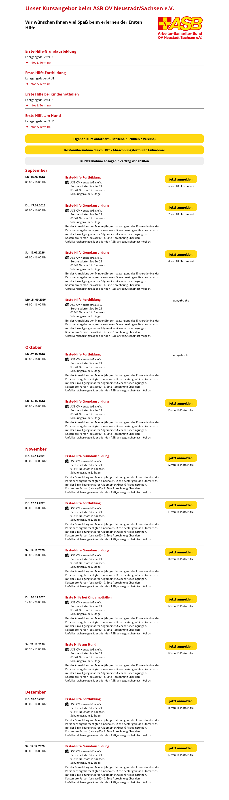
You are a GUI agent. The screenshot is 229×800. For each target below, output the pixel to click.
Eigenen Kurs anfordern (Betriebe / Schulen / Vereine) (114, 139)
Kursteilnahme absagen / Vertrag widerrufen (114, 161)
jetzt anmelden (181, 179)
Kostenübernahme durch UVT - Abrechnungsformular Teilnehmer (114, 150)
